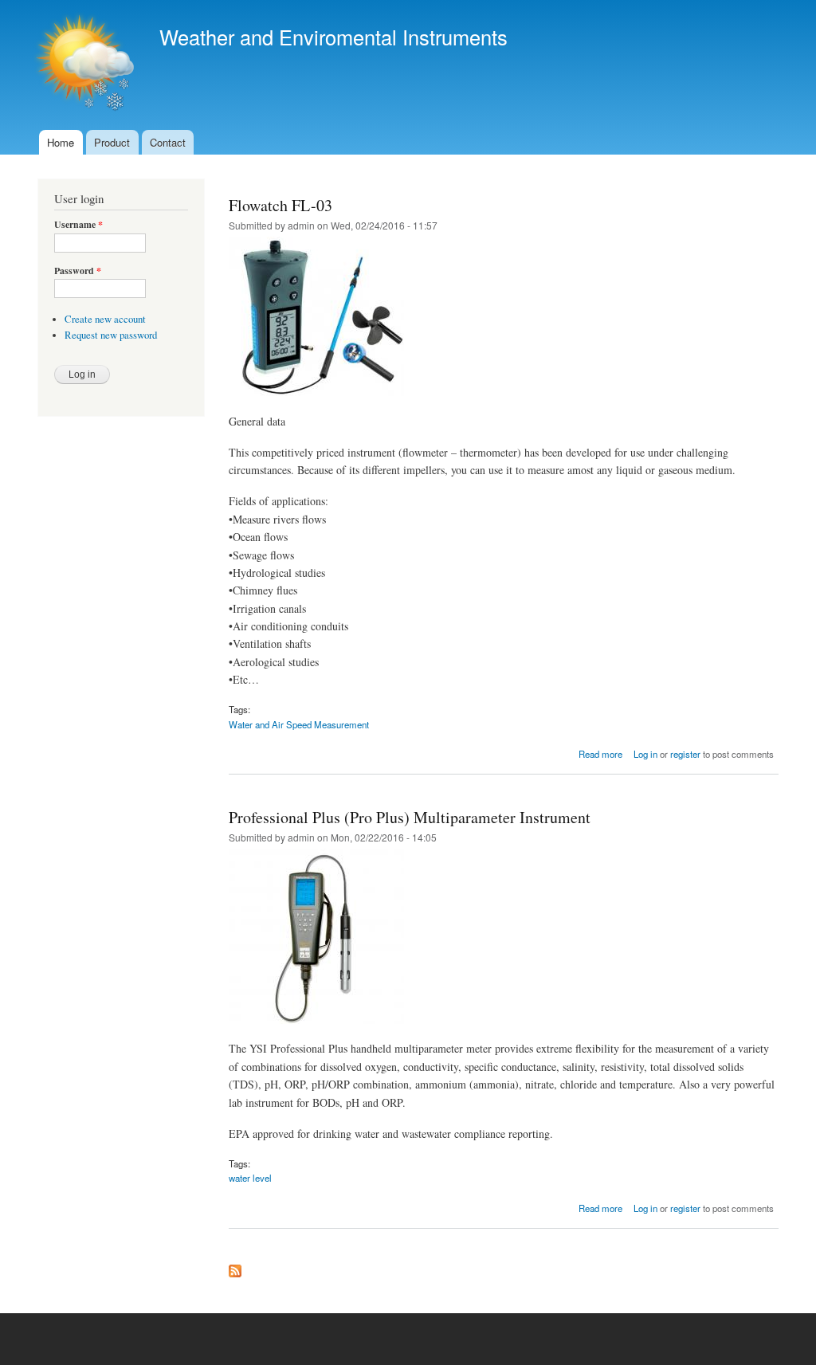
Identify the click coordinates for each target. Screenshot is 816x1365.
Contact (168, 142)
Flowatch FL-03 (280, 205)
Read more (600, 753)
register (685, 753)
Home (60, 142)
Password (77, 271)
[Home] (86, 65)
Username (78, 224)
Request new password (111, 335)
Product (112, 142)
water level (250, 1177)
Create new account (105, 319)
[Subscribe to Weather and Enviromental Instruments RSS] (235, 1267)
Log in (645, 753)
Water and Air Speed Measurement (299, 724)
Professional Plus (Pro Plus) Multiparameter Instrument (409, 817)
